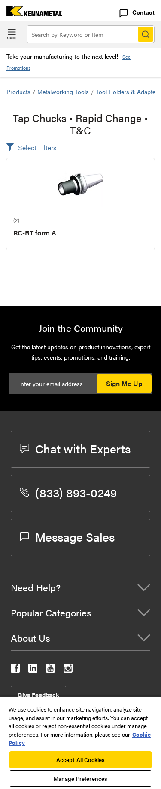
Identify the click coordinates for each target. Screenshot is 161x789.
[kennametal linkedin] (32, 670)
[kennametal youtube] (50, 670)
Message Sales (75, 536)
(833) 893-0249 (76, 492)
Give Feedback (38, 694)
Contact (143, 12)
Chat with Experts (83, 448)
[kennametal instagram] (68, 670)
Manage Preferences (80, 778)
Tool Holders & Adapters (128, 91)
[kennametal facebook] (15, 670)
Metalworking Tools (63, 91)
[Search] (145, 34)
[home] (31, 13)
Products (18, 91)
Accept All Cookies (80, 760)
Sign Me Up (124, 383)
